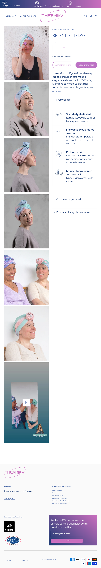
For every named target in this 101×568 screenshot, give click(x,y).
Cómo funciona (57, 495)
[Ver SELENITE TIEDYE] (26, 402)
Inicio (54, 29)
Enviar (67, 540)
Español (9, 560)
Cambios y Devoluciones (60, 501)
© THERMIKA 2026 (49, 559)
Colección (55, 493)
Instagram (9, 498)
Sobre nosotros (57, 490)
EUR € (23, 560)
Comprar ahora (86, 65)
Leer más (56, 91)
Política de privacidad (59, 503)
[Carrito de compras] (96, 16)
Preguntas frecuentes (59, 498)
